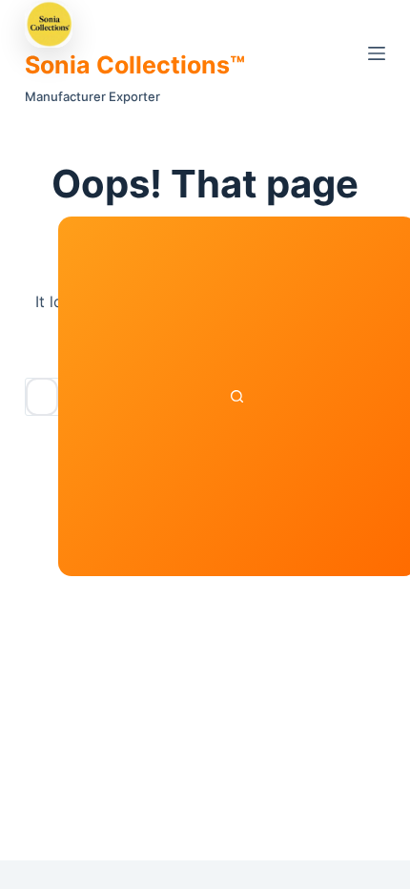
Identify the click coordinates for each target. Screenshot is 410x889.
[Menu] (376, 53)
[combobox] (42, 397)
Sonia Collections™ (135, 65)
